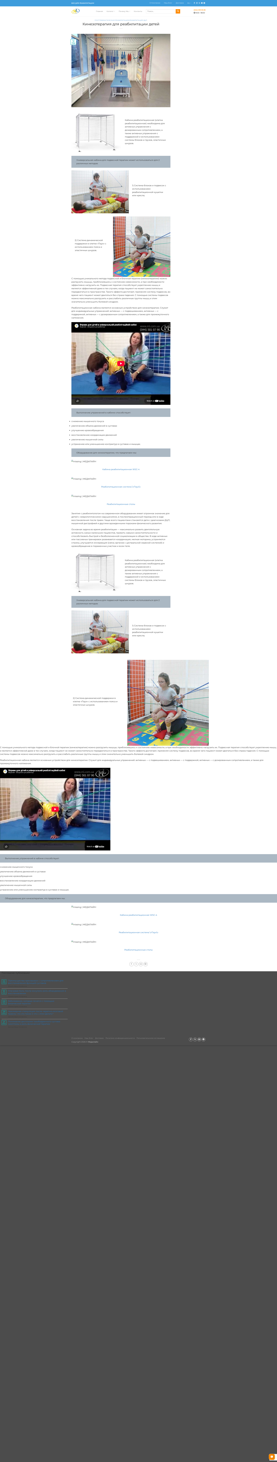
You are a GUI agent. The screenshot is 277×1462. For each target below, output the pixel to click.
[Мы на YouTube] (202, 3)
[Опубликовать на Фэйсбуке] (131, 964)
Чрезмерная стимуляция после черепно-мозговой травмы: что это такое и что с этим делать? (35, 1012)
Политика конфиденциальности (120, 1038)
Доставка (180, 3)
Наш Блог (168, 3)
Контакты (138, 11)
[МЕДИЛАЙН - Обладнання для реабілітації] (75, 11)
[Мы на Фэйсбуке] (194, 3)
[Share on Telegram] (145, 964)
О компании (155, 3)
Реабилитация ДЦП (138, 20)
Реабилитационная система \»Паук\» (121, 486)
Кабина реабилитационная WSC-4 (121, 469)
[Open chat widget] (272, 1457)
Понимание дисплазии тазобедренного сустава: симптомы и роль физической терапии (34, 1022)
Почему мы (124, 11)
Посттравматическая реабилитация (112, 20)
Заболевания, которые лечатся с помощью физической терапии (31, 1002)
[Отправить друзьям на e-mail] (141, 964)
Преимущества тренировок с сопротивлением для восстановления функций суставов (35, 981)
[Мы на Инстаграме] (197, 3)
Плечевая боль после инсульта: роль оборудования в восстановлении (37, 992)
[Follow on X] (199, 3)
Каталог (110, 11)
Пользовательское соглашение (151, 1038)
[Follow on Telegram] (204, 3)
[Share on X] (136, 964)
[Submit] (178, 11)
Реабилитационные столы (121, 504)
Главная (99, 11)
